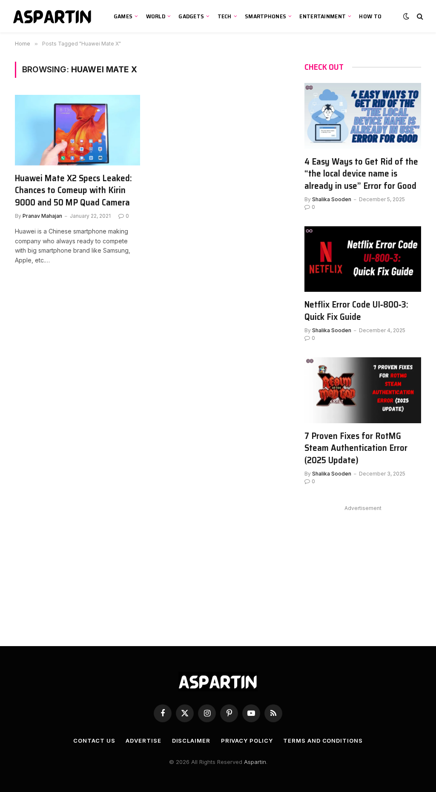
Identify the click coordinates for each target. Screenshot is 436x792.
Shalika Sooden (331, 199)
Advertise (143, 740)
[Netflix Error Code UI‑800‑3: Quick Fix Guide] (362, 259)
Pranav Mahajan (42, 216)
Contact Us (94, 740)
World (155, 16)
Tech (225, 16)
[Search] (419, 16)
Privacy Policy (247, 740)
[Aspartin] (53, 16)
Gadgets (191, 16)
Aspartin (255, 761)
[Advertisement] (362, 567)
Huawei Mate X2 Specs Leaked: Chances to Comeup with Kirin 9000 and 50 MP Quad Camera (73, 190)
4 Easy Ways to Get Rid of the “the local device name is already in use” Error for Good (361, 174)
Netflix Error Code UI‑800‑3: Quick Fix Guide (356, 311)
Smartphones (265, 16)
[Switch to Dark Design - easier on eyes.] (406, 16)
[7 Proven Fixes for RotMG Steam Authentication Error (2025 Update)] (362, 390)
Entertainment (322, 16)
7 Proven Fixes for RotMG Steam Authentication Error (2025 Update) (355, 448)
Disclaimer (191, 740)
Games (123, 16)
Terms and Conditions (322, 740)
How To (370, 16)
